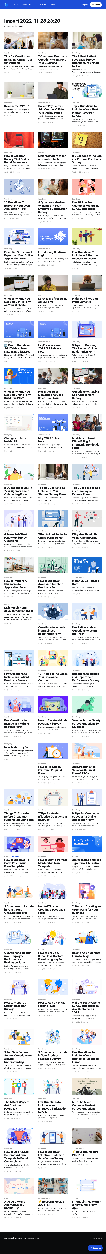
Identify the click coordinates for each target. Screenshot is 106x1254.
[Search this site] (78, 4)
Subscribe (96, 5)
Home (16, 5)
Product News (27, 5)
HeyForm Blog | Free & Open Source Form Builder (19, 1238)
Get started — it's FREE (46, 5)
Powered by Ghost (96, 1238)
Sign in (85, 5)
